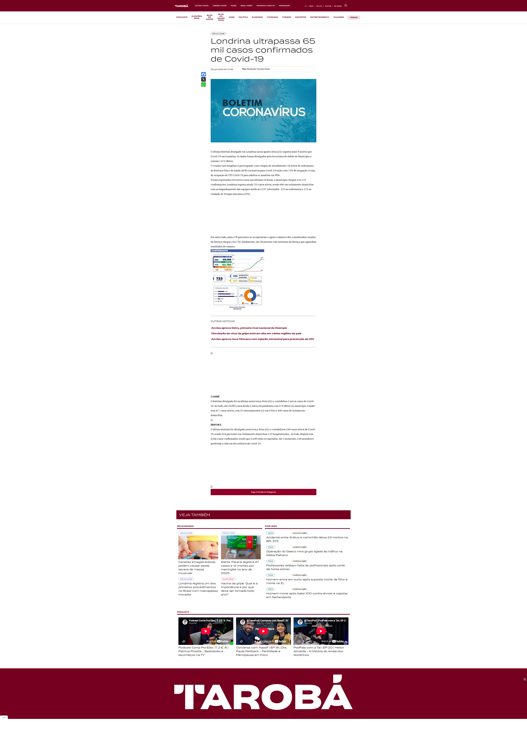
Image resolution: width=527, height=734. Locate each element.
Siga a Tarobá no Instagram (263, 492)
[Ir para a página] (346, 6)
